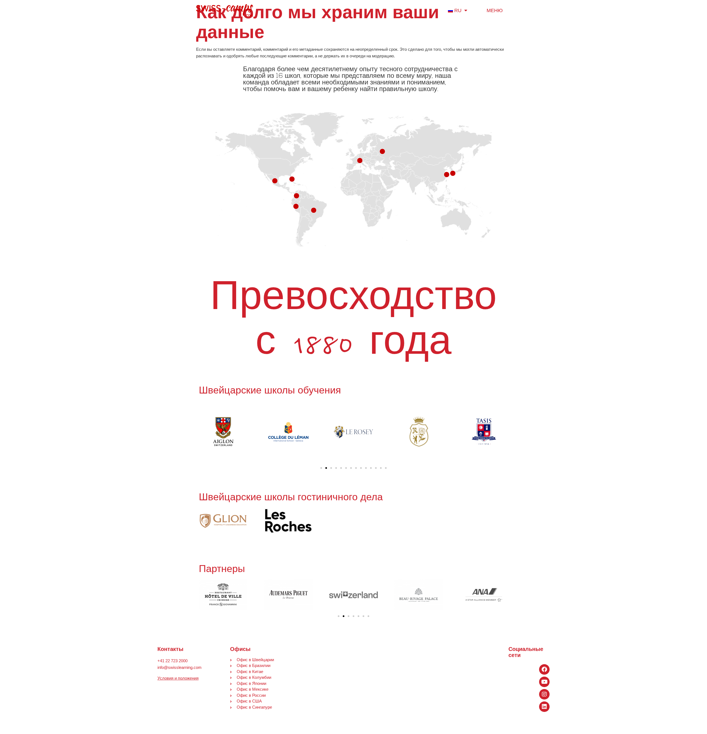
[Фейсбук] (544, 669)
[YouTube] (544, 682)
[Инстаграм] (544, 694)
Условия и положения (178, 678)
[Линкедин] (544, 706)
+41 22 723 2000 (172, 660)
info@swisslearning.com (179, 667)
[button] (321, 468)
